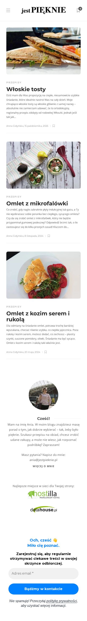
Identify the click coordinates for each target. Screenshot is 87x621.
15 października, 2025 (36, 125)
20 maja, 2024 (32, 352)
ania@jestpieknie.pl (43, 460)
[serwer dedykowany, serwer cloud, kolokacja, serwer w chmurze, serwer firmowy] (44, 494)
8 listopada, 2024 (33, 235)
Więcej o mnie (43, 466)
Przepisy (14, 82)
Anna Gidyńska (14, 125)
